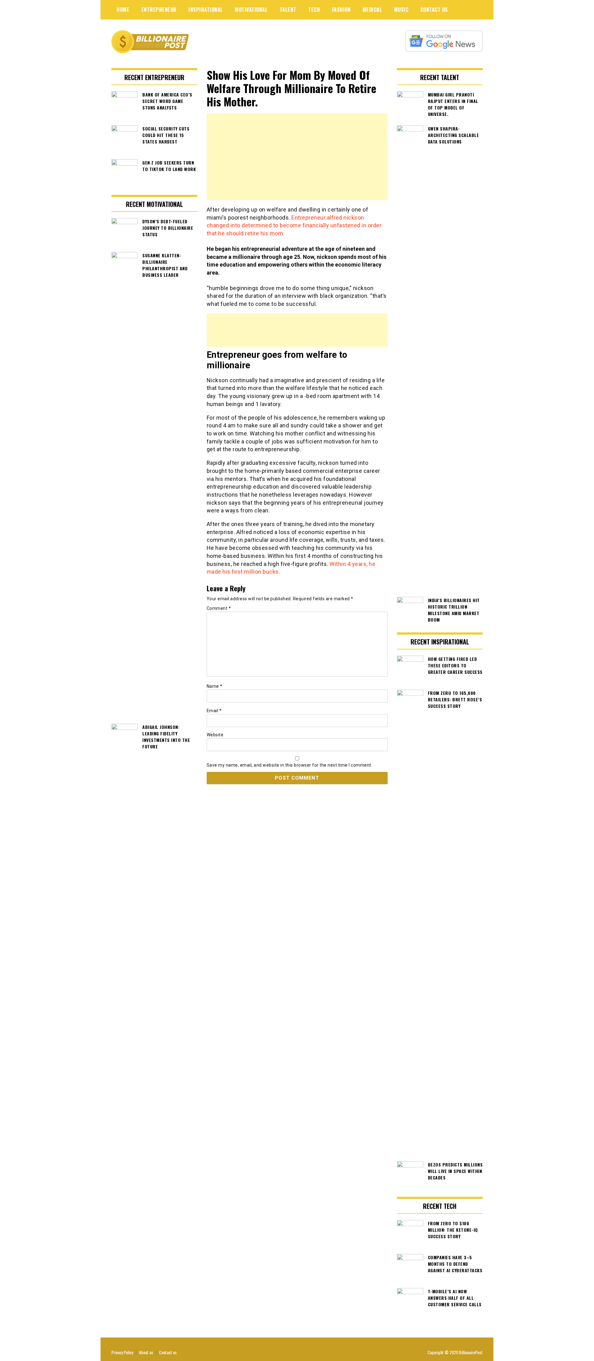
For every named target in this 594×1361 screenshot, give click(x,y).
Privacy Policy (122, 1352)
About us (146, 1352)
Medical (372, 9)
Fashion (341, 9)
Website (215, 734)
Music (401, 9)
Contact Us (434, 9)
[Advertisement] (297, 156)
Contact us (168, 1352)
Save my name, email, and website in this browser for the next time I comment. (289, 765)
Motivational (251, 9)
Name (214, 686)
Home (123, 9)
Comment (219, 608)
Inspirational (205, 9)
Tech (314, 9)
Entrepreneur (159, 9)
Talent (288, 9)
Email (214, 710)
